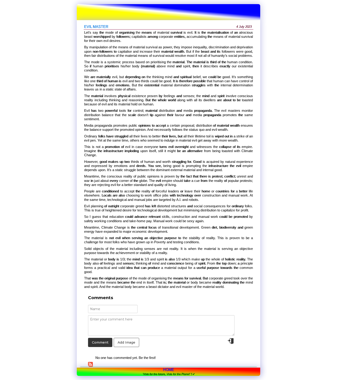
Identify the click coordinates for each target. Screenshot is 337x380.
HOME (168, 370)
